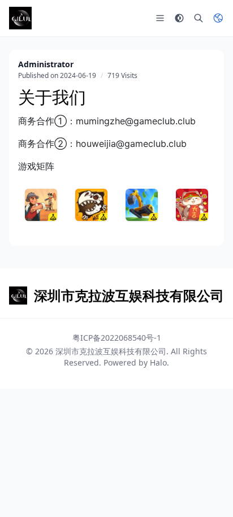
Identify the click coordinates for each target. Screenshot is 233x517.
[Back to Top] (208, 492)
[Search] (198, 18)
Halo (158, 362)
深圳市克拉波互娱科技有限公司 (110, 351)
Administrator (46, 64)
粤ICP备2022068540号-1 (116, 337)
